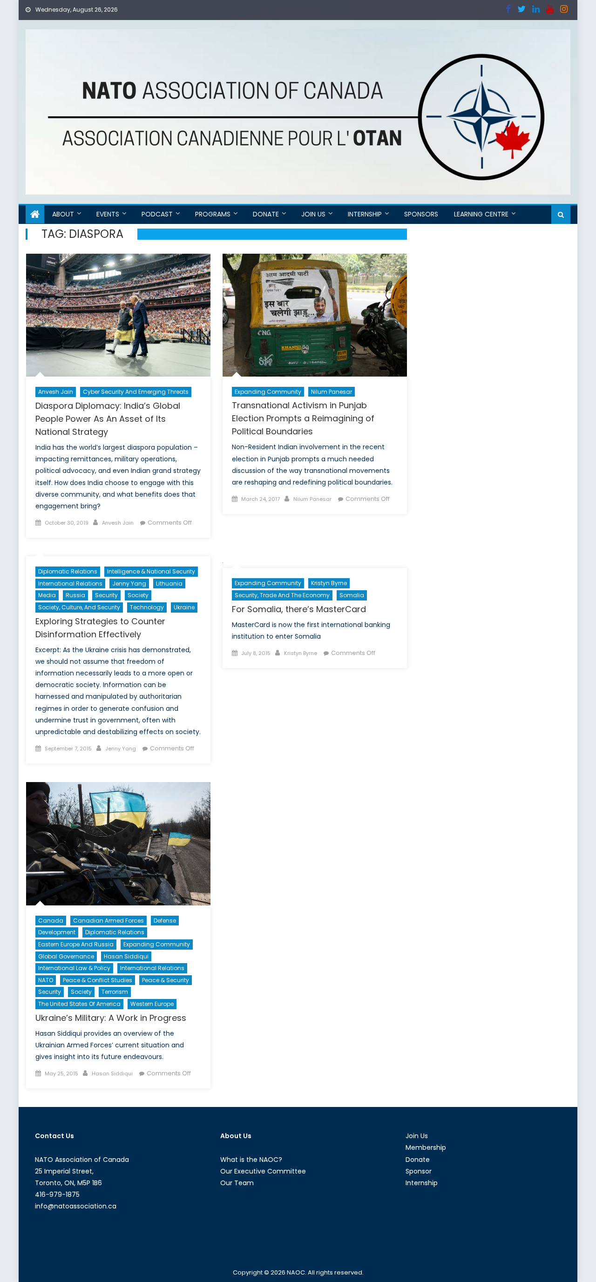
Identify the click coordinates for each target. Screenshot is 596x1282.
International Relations (70, 583)
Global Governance (66, 956)
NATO (45, 980)
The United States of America (79, 1004)
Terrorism (115, 992)
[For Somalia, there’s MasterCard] (315, 562)
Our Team (237, 1183)
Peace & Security (165, 980)
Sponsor (419, 1171)
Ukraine (184, 607)
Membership (426, 1147)
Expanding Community (268, 392)
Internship (365, 214)
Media (47, 595)
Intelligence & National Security (151, 571)
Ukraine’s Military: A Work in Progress (110, 1018)
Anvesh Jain (55, 392)
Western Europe (152, 1004)
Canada (50, 920)
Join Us (313, 214)
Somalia (351, 595)
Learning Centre (481, 214)
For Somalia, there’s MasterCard (299, 609)
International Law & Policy (74, 968)
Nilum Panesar (331, 392)
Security (106, 595)
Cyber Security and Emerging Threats (136, 392)
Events (107, 214)
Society (138, 595)
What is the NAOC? (251, 1159)
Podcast (157, 214)
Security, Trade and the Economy (282, 595)
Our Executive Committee (263, 1171)
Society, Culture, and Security (79, 607)
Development (56, 932)
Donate (266, 214)
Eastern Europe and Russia (76, 944)
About (63, 214)
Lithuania (169, 583)
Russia (75, 595)
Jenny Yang (129, 583)
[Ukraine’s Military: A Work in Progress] (118, 843)
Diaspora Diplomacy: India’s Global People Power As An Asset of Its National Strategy (107, 419)
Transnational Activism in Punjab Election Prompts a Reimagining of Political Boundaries (303, 418)
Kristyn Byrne (329, 583)
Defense (165, 920)
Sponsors (421, 214)
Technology (147, 607)
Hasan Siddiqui (126, 956)
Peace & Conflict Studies (97, 980)
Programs (212, 214)
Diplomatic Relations (67, 571)
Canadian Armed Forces (108, 920)
